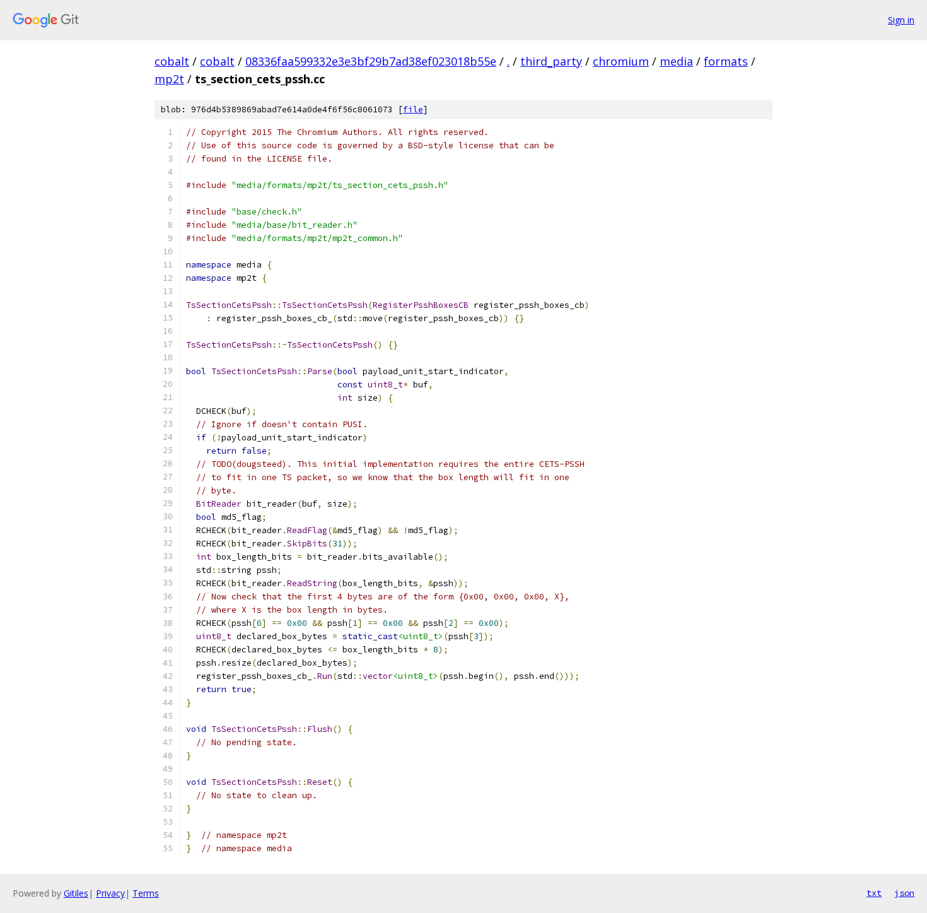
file (413, 109)
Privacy (110, 893)
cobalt (171, 61)
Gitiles (76, 893)
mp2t (169, 78)
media (676, 61)
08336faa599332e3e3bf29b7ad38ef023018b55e (370, 61)
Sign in (901, 20)
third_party (551, 61)
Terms (145, 893)
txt (874, 892)
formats (726, 61)
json (904, 892)
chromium (621, 61)
